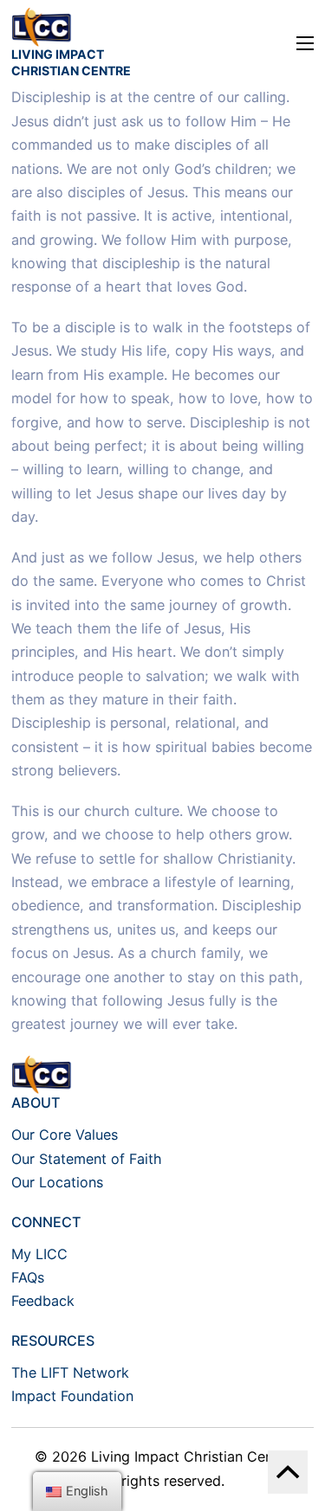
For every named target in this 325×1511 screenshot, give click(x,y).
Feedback (43, 1300)
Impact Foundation (72, 1396)
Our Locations (57, 1182)
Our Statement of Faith (86, 1158)
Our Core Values (64, 1134)
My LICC (39, 1254)
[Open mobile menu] (305, 43)
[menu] (77, 1491)
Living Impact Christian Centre (71, 62)
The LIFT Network (70, 1372)
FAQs (27, 1277)
